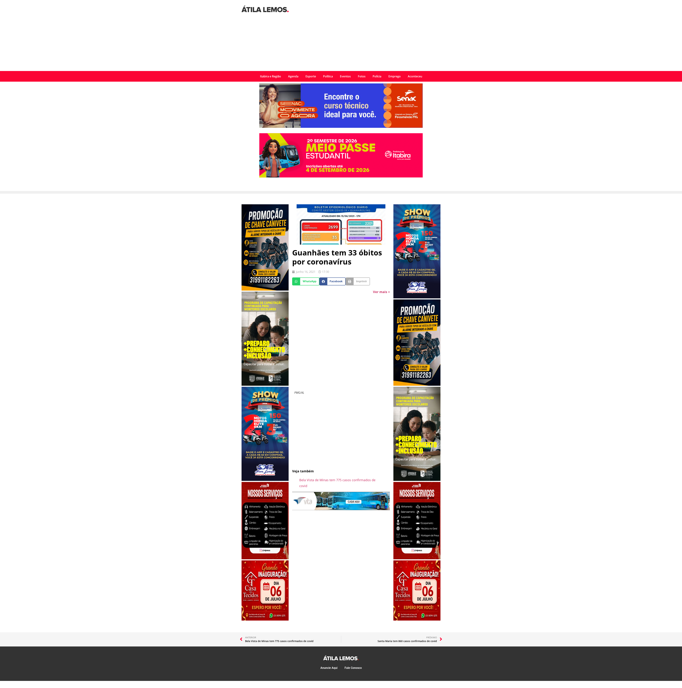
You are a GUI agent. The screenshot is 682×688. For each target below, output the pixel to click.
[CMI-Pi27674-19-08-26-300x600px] (265, 384)
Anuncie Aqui (328, 668)
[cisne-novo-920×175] (341, 509)
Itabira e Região (270, 76)
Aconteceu (415, 76)
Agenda (293, 76)
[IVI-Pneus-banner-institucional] (265, 558)
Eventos (345, 76)
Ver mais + (381, 292)
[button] (305, 281)
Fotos (362, 76)
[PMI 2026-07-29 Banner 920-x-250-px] (341, 176)
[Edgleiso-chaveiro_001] (265, 289)
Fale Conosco (353, 668)
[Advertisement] (341, 44)
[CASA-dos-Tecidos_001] (265, 619)
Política (328, 76)
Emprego (394, 76)
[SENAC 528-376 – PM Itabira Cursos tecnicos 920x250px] (341, 127)
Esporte (310, 76)
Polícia (377, 76)
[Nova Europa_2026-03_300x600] (265, 480)
